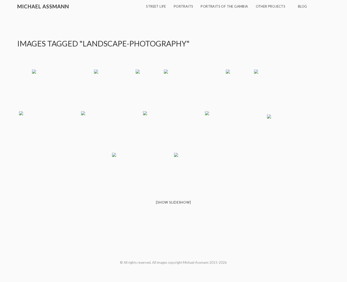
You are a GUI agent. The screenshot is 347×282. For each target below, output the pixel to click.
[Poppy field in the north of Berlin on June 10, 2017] (62, 90)
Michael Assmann (43, 6)
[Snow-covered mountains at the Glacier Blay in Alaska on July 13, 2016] (173, 131)
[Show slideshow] (173, 202)
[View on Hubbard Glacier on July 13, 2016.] (235, 131)
